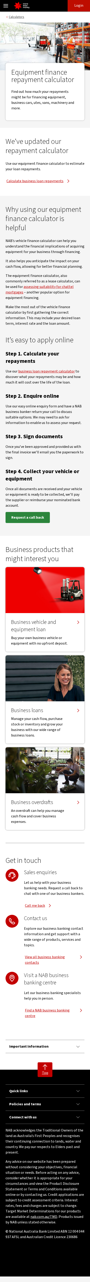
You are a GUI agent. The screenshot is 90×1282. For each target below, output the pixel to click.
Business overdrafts (32, 802)
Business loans (27, 710)
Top (45, 1072)
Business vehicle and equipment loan (33, 626)
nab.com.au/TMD (43, 1216)
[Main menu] (6, 5)
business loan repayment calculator (46, 371)
